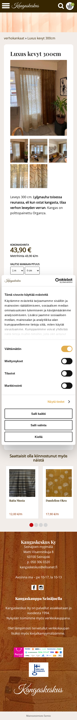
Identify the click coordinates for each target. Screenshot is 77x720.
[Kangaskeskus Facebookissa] (34, 587)
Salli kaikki (38, 413)
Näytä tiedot (56, 401)
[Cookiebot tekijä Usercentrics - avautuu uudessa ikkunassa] (55, 280)
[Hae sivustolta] (62, 5)
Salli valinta (38, 425)
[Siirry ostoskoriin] (69, 6)
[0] (69, 6)
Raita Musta (17, 500)
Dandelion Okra (56, 500)
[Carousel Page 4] (46, 525)
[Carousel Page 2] (36, 525)
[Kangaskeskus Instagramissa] (41, 587)
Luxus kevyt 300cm (41, 38)
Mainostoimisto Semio (38, 715)
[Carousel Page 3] (41, 525)
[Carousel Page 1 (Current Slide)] (31, 525)
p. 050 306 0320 (38, 562)
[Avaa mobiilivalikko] (6, 6)
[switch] (66, 361)
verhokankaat (14, 38)
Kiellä (38, 436)
